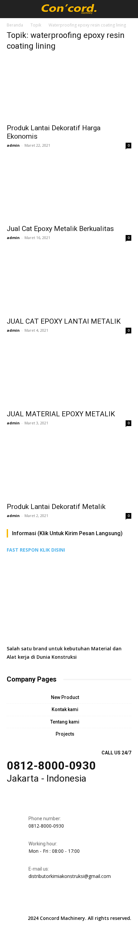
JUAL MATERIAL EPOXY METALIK (61, 414)
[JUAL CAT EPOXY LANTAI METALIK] (69, 282)
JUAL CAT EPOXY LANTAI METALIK (64, 321)
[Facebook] (38, 903)
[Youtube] (100, 903)
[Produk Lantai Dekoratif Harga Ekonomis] (69, 89)
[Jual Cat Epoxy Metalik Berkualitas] (69, 190)
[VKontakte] (84, 903)
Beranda (15, 25)
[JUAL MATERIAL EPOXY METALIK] (69, 375)
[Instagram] (54, 903)
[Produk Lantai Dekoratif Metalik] (69, 467)
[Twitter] (69, 903)
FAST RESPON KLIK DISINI (36, 550)
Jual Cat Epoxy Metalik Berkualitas (60, 229)
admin (13, 145)
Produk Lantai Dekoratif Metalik (56, 507)
